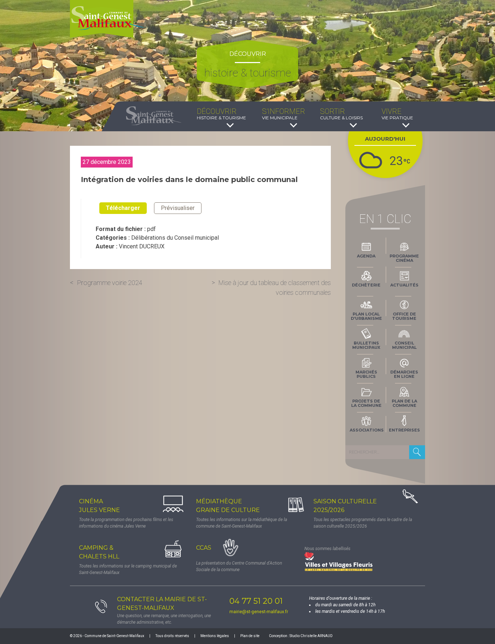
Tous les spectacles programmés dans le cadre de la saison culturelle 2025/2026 (362, 523)
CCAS (203, 547)
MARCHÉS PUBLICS (366, 374)
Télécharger (123, 208)
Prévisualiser (178, 208)
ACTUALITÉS (404, 285)
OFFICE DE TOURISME (404, 316)
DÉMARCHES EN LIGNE (404, 374)
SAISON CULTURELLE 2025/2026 (345, 505)
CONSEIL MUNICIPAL (404, 345)
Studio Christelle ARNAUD (311, 636)
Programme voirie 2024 (109, 282)
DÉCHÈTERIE (366, 285)
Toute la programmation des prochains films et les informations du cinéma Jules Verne (126, 523)
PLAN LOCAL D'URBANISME (366, 316)
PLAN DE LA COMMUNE (404, 403)
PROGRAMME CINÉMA (404, 258)
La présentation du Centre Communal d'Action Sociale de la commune (239, 566)
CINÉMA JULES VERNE (99, 505)
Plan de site (249, 636)
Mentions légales (214, 636)
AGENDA (366, 256)
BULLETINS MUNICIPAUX (366, 345)
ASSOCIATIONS (367, 430)
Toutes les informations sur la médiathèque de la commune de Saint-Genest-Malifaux (241, 523)
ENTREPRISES (404, 430)
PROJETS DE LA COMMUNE (366, 403)
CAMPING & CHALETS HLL (99, 552)
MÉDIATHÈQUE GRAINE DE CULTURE (228, 505)
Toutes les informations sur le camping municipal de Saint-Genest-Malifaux (128, 569)
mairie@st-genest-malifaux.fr (258, 611)
